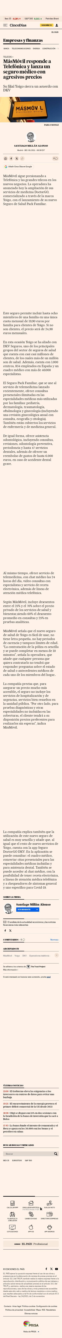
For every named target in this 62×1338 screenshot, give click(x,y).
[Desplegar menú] (5, 25)
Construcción (48, 49)
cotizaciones (12, 1232)
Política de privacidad (14, 1310)
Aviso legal (16, 1306)
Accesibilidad (29, 1310)
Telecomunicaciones (21, 49)
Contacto (7, 1306)
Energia (36, 49)
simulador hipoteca (31, 1207)
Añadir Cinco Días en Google (20, 166)
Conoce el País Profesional (31, 1244)
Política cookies (28, 1306)
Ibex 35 (8, 19)
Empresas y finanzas (23, 40)
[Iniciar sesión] (57, 25)
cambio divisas (31, 1218)
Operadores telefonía (39, 955)
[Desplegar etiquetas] (57, 955)
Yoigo (17, 955)
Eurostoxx (17, 1161)
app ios (31, 1232)
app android (50, 1232)
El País (55, 32)
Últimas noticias (13, 1085)
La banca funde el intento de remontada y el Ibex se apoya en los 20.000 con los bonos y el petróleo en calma (30, 1128)
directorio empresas (49, 1218)
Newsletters (51, 1310)
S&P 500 (29, 19)
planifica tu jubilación (12, 1219)
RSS (43, 1310)
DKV (24, 955)
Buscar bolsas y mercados (18, 1145)
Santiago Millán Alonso (31, 145)
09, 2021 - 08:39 (34, 150)
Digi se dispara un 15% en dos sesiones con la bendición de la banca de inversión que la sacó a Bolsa (30, 1116)
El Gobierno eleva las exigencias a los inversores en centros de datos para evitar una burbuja (28, 1094)
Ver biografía (24, 909)
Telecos (7, 57)
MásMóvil (7, 955)
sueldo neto (49, 1207)
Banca (6, 49)
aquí (49, 977)
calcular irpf (12, 1207)
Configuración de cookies (46, 1306)
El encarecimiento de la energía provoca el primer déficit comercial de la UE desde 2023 (30, 1105)
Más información (10, 970)
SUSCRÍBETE (46, 25)
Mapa (38, 1310)
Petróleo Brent (52, 19)
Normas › (54, 940)
